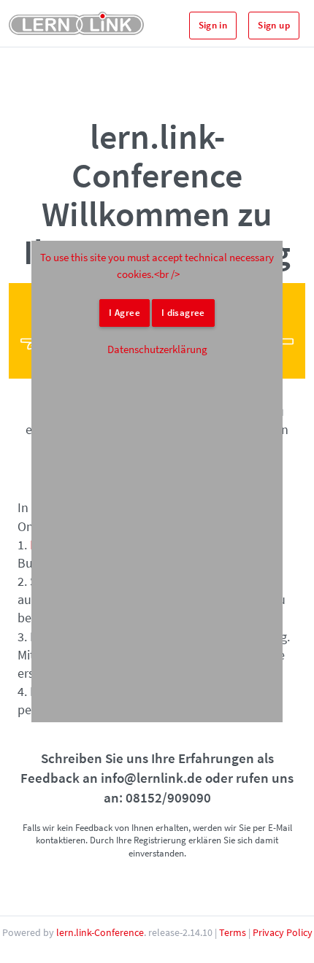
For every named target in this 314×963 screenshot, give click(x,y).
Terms (232, 932)
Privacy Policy (283, 932)
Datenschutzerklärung (157, 349)
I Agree (124, 312)
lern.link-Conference (100, 932)
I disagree (183, 312)
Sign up (274, 25)
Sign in (213, 25)
